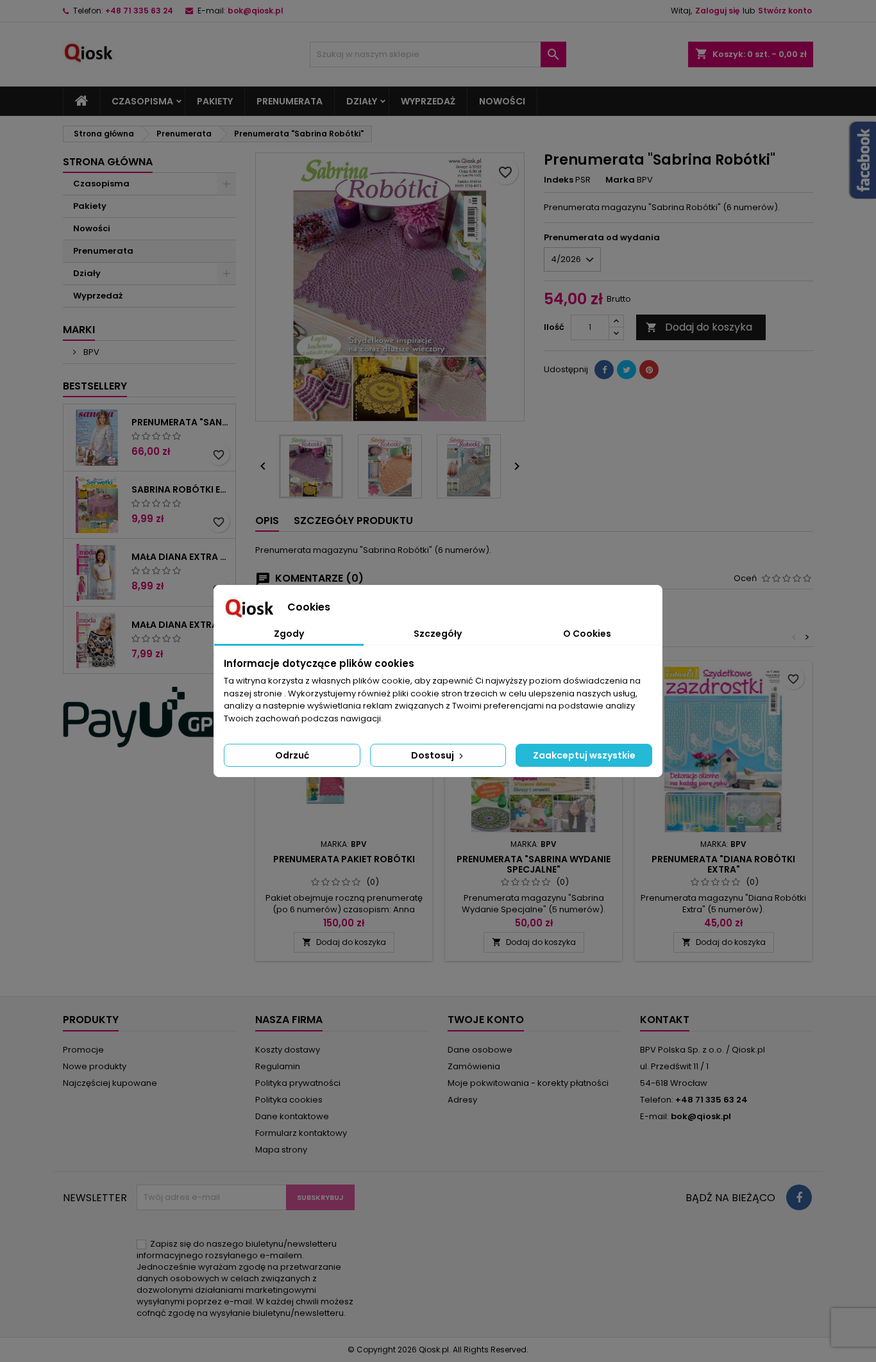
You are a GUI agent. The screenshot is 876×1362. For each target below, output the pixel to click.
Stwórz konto (785, 10)
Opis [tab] (267, 520)
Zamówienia (474, 1066)
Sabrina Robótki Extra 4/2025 (180, 489)
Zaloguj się (717, 10)
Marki (79, 329)
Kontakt (664, 1019)
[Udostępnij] (604, 369)
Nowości (502, 101)
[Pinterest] (649, 369)
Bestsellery (95, 386)
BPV (90, 352)
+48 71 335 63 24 (139, 10)
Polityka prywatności (298, 1083)
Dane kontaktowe (292, 1116)
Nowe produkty (94, 1066)
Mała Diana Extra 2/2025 (180, 557)
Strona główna (108, 161)
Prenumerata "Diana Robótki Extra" (723, 864)
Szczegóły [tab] (438, 633)
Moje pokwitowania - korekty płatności (528, 1083)
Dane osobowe (480, 1050)
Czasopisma (142, 101)
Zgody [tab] (289, 633)
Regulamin (277, 1066)
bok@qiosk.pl (255, 10)
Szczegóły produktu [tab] (353, 520)
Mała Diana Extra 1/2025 (180, 624)
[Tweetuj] (626, 369)
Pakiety (215, 101)
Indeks (558, 180)
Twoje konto (486, 1019)
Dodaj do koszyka (699, 327)
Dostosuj (433, 755)
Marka (620, 180)
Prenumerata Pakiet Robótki (344, 859)
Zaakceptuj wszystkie (584, 755)
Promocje (83, 1050)
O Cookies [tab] (587, 633)
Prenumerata (290, 101)
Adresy (462, 1100)
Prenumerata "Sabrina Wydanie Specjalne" (534, 864)
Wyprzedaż (428, 101)
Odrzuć (292, 755)
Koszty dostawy (287, 1050)
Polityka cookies (289, 1100)
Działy (361, 101)
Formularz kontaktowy (301, 1133)
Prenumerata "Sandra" (180, 422)
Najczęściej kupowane (110, 1083)
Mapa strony (281, 1150)
